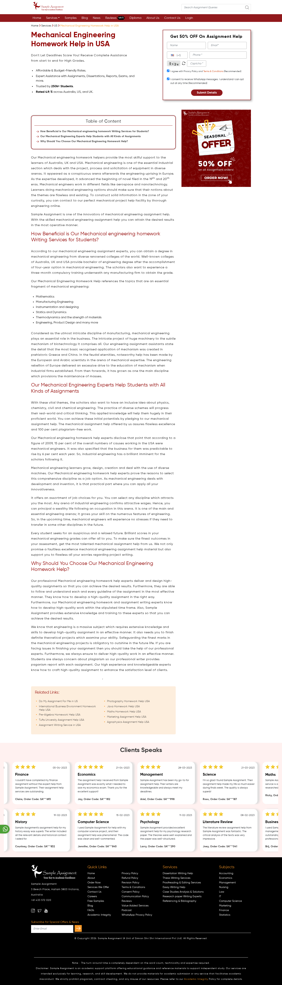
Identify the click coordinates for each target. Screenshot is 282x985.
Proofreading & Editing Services (182, 882)
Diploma (135, 18)
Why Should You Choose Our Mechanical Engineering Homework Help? (84, 141)
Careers (92, 896)
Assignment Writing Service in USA (60, 725)
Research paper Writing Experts (182, 896)
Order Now (94, 882)
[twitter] (39, 911)
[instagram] (33, 911)
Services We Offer (98, 887)
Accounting (226, 873)
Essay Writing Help (174, 887)
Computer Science (230, 901)
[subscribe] (78, 928)
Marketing (225, 905)
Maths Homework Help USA (124, 711)
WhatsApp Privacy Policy (137, 915)
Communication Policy (135, 896)
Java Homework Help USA (123, 706)
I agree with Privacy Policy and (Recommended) (205, 71)
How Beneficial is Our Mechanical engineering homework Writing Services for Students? (94, 131)
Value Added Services (135, 905)
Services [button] (51, 18)
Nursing (223, 887)
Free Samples (95, 901)
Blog (85, 18)
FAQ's (90, 910)
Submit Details (207, 92)
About (91, 878)
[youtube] (46, 911)
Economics (225, 878)
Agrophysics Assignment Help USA (128, 722)
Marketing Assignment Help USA (126, 717)
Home (37, 18)
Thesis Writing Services (176, 878)
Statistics (224, 915)
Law (221, 891)
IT (220, 896)
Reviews (114, 18)
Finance (224, 910)
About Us (152, 18)
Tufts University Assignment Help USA (61, 720)
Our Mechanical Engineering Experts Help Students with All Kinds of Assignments (90, 136)
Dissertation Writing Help (178, 873)
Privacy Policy (130, 873)
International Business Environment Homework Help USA (67, 708)
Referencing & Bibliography (179, 901)
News (96, 18)
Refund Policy (130, 878)
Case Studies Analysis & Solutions (183, 891)
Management (227, 882)
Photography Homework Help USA (128, 701)
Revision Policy (130, 882)
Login (189, 18)
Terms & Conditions (213, 71)
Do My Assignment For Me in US (58, 701)
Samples (71, 18)
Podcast (127, 910)
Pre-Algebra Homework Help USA (59, 714)
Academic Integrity (99, 915)
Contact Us (172, 18)
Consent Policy (130, 891)
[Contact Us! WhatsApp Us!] (5, 829)
